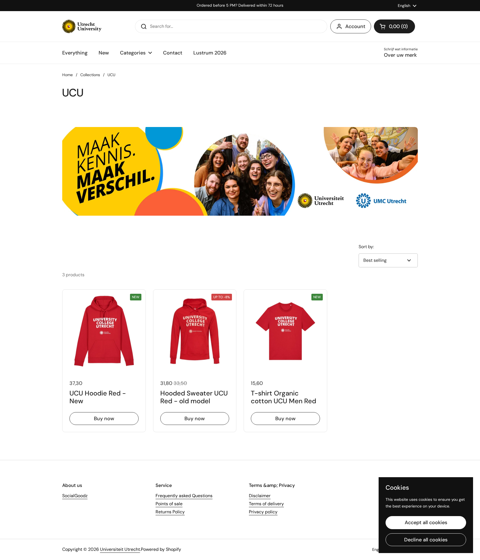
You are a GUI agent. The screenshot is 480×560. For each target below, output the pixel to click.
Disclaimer (260, 496)
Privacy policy (263, 512)
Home (67, 74)
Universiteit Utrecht (120, 549)
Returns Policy (170, 512)
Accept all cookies (426, 522)
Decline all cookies (426, 539)
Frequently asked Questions (184, 496)
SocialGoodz (75, 496)
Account (355, 26)
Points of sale (169, 504)
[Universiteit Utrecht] (81, 26)
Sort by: (366, 247)
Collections (90, 74)
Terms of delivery (266, 504)
